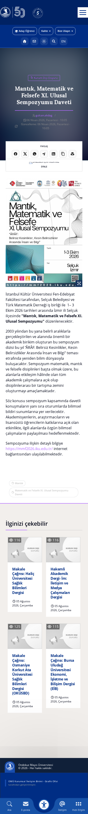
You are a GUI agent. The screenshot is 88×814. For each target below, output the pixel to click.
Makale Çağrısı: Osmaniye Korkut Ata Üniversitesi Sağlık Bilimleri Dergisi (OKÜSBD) (22, 674)
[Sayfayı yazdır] (72, 154)
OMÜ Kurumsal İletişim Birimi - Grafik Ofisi (33, 781)
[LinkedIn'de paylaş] (53, 154)
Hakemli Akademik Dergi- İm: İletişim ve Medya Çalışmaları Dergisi (60, 583)
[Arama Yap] (54, 41)
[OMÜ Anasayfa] (25, 41)
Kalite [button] (44, 31)
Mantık (19, 483)
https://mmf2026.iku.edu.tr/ (29, 448)
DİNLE (44, 166)
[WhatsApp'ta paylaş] (34, 154)
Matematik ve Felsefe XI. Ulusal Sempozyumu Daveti (41, 492)
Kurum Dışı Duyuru (45, 78)
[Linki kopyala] (63, 154)
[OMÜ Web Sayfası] (12, 12)
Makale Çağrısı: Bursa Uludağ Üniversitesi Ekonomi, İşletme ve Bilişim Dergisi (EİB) (63, 672)
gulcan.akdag (44, 115)
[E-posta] (34, 41)
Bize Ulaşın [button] (64, 31)
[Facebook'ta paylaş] (15, 154)
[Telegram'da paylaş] (44, 154)
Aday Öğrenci (27, 31)
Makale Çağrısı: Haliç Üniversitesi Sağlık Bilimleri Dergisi (23, 581)
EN (63, 41)
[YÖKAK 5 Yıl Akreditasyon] (45, 12)
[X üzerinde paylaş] (25, 154)
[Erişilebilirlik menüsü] (44, 804)
